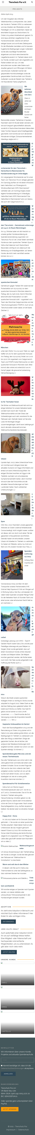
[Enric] (17, 973)
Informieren (8, 921)
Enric (4, 982)
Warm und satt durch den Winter (16, 864)
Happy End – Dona (10, 816)
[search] (32, 2)
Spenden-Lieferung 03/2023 (28, 554)
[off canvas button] (3, 2)
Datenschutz (23, 1130)
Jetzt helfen (9, 952)
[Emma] (17, 998)
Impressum (10, 1130)
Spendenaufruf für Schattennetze (16, 783)
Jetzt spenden (10, 1109)
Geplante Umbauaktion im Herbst (16, 724)
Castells (6, 1031)
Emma (4, 1007)
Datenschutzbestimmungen (12, 1068)
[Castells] (17, 1022)
